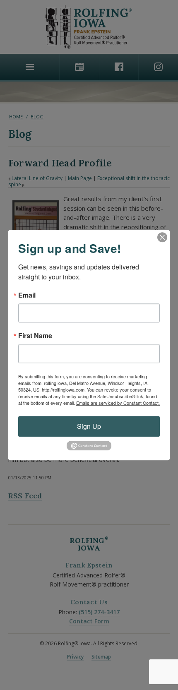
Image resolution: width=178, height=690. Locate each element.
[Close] (162, 237)
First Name (35, 335)
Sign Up (89, 426)
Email (27, 295)
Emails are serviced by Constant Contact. (118, 402)
